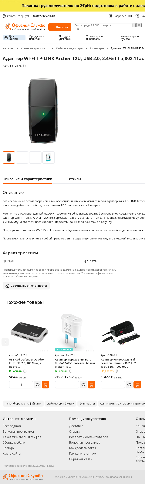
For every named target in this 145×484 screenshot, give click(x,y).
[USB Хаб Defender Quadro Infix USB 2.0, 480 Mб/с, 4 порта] (29, 332)
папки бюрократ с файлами (23, 403)
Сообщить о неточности (29, 285)
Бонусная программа (18, 431)
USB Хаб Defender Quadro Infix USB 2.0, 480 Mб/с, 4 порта (26, 363)
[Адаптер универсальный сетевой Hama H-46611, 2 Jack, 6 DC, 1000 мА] (121, 332)
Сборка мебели (14, 442)
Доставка (76, 426)
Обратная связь (80, 459)
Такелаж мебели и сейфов (22, 437)
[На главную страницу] (25, 29)
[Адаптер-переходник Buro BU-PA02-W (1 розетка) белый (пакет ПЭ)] (75, 332)
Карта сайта (12, 453)
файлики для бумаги (60, 403)
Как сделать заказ (82, 448)
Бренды (8, 448)
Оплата (74, 431)
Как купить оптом (82, 453)
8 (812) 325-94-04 (44, 16)
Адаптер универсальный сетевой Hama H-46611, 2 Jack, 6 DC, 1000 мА (118, 363)
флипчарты (87, 403)
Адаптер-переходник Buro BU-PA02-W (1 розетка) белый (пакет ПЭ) (75, 363)
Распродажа (12, 426)
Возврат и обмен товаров (88, 437)
